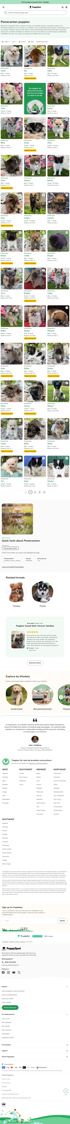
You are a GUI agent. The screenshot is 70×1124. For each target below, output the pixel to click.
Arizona (21, 773)
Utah (3, 796)
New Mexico (23, 777)
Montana (5, 785)
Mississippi (5, 845)
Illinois (38, 773)
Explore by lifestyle (7, 998)
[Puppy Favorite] (20, 47)
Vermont (56, 814)
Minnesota (39, 792)
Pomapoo (16, 606)
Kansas (38, 785)
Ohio (37, 807)
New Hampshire (59, 796)
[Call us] (62, 7)
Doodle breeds (17, 709)
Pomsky (43, 606)
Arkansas (5, 827)
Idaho (4, 781)
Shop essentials (6, 1002)
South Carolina (6, 853)
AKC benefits (6, 1026)
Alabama (5, 823)
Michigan (39, 788)
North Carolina (6, 849)
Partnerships (5, 1034)
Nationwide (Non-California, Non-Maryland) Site (16, 1098)
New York (57, 803)
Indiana (38, 777)
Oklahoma (22, 781)
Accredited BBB (6, 1090)
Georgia (4, 834)
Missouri (39, 796)
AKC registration (6, 1022)
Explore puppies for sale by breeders (13, 991)
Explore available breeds (9, 995)
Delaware (57, 777)
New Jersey (57, 799)
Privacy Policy (6, 1083)
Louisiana (5, 842)
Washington (6, 799)
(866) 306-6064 (10, 962)
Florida (4, 831)
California (5, 773)
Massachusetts (58, 792)
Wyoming (5, 803)
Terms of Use (6, 1079)
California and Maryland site (10, 1094)
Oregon (4, 792)
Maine (55, 785)
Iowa (38, 781)
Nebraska (39, 799)
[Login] (66, 7)
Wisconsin (39, 814)
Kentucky (5, 838)
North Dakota (40, 803)
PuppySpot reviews (8, 1037)
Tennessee (5, 856)
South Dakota (40, 810)
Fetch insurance (6, 1030)
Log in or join (6, 1018)
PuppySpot (5, 941)
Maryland (56, 788)
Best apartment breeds (43, 709)
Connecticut (57, 773)
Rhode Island (58, 810)
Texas (21, 785)
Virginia (4, 860)
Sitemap (4, 1086)
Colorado (5, 777)
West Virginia (6, 864)
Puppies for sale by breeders (17, 941)
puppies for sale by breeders (38, 763)
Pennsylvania (58, 807)
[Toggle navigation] (3, 7)
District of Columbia (60, 781)
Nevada (4, 788)
